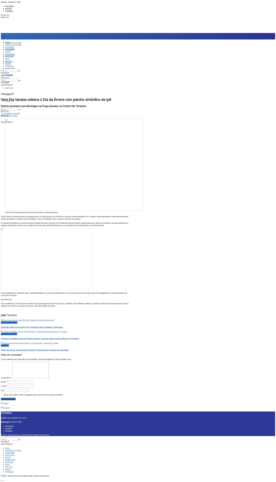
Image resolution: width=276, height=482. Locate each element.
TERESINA (9, 66)
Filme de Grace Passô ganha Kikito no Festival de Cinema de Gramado (35, 350)
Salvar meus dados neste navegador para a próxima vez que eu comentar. (33, 395)
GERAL (15, 116)
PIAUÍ (7, 59)
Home (3, 94)
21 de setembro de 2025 (10, 113)
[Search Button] (19, 109)
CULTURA (10, 94)
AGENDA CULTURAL (13, 43)
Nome (4, 382)
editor (6, 111)
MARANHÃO (10, 68)
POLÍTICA (9, 88)
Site (2, 390)
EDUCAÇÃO (9, 49)
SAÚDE (8, 64)
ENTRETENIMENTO (9, 334)
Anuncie (8, 8)
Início (7, 36)
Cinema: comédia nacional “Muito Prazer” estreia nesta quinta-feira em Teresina (40, 338)
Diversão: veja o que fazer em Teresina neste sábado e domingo (32, 327)
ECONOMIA (9, 47)
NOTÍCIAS (9, 56)
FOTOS (8, 52)
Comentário (6, 378)
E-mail (4, 386)
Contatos (9, 11)
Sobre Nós (9, 6)
